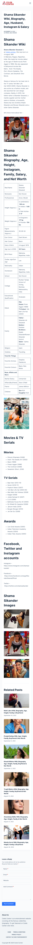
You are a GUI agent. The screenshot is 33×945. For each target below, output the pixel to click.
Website (6, 880)
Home (9, 932)
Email (5, 874)
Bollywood (13, 33)
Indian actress (11, 52)
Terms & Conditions (19, 932)
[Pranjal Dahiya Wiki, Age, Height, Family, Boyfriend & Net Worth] (16, 726)
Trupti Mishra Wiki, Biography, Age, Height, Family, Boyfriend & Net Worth (16, 791)
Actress (6, 33)
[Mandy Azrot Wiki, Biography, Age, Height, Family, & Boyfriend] (16, 832)
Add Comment (8, 887)
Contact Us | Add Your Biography (16, 937)
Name (5, 869)
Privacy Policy (16, 934)
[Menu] (30, 3)
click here (10, 926)
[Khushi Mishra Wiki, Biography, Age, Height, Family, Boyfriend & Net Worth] (16, 752)
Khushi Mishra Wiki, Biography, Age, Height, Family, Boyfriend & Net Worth (15, 764)
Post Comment (9, 904)
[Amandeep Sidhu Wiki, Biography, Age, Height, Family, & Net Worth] (16, 807)
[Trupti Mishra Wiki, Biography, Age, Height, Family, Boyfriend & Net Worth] (16, 779)
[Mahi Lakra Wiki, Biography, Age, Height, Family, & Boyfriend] (16, 701)
